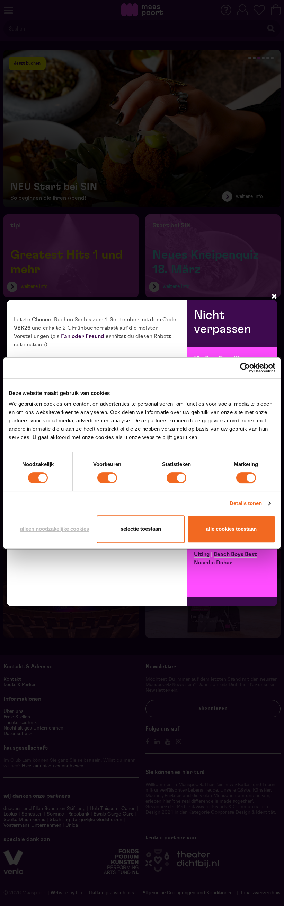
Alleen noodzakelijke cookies (54, 529)
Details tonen (246, 503)
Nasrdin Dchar (213, 563)
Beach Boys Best (235, 554)
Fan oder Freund (82, 336)
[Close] (274, 296)
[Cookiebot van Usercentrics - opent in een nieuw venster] (245, 368)
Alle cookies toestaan (231, 529)
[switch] (107, 477)
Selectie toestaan (141, 529)
